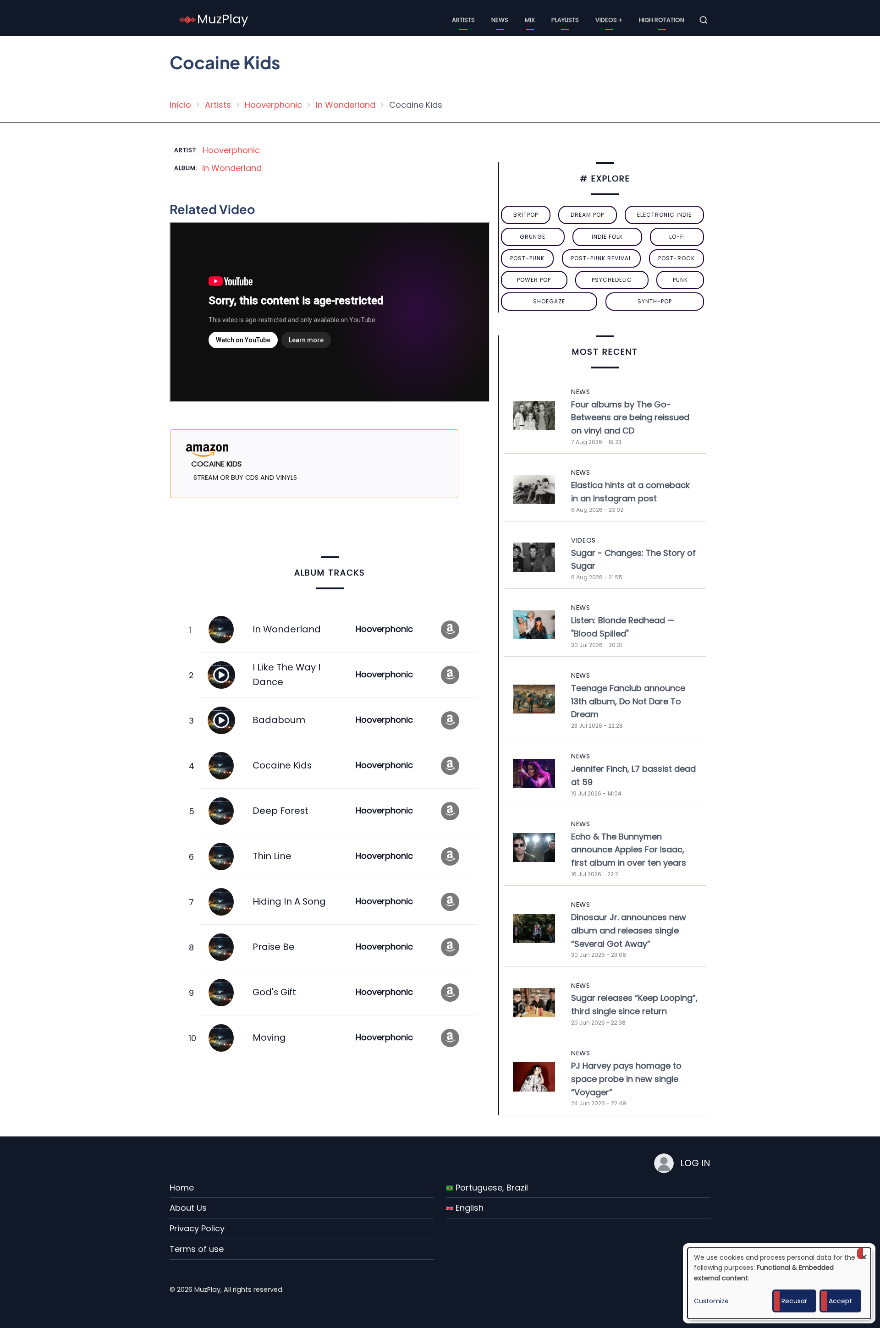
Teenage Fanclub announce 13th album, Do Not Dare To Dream (628, 701)
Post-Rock (676, 258)
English (468, 1207)
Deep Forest (280, 810)
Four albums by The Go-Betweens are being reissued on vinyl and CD (630, 418)
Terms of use (197, 1249)
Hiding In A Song (289, 901)
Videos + (608, 20)
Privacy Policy (197, 1228)
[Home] (214, 19)
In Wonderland (345, 104)
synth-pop (655, 301)
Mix (530, 20)
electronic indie (664, 215)
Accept (840, 1301)
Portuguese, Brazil (490, 1187)
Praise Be (274, 946)
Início (180, 104)
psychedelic (612, 280)
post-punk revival (601, 258)
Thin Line (272, 856)
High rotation (661, 20)
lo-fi (677, 237)
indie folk (607, 237)
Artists (463, 20)
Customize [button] (711, 1301)
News (499, 20)
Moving (269, 1037)
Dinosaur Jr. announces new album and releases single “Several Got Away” (628, 930)
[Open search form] (703, 20)
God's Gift (274, 992)
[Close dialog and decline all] (864, 1253)
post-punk (527, 258)
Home (182, 1187)
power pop (534, 280)
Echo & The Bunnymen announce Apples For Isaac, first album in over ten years (628, 850)
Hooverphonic (273, 104)
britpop (525, 215)
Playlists (565, 20)
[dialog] (779, 1283)
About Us (188, 1207)
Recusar (794, 1301)
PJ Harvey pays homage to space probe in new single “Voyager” (626, 1079)
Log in (695, 1163)
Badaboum (279, 719)
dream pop (587, 215)
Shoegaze (549, 301)
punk (680, 280)
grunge (532, 237)
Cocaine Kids (282, 765)
